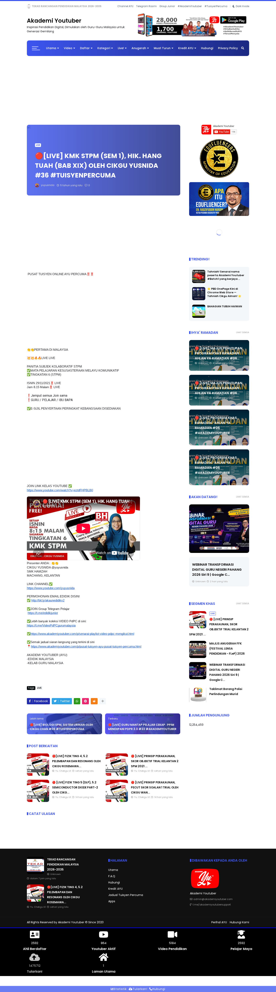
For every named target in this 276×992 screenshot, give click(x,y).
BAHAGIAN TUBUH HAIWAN (224, 309)
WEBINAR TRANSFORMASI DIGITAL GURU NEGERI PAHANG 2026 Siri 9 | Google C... (217, 572)
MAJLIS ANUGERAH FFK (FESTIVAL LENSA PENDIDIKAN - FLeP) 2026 (227, 652)
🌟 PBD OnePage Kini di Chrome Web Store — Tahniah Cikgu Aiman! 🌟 (224, 295)
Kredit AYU (185, 52)
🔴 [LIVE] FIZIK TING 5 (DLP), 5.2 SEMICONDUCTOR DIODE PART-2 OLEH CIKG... (75, 791)
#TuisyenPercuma (215, 12)
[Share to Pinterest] (85, 704)
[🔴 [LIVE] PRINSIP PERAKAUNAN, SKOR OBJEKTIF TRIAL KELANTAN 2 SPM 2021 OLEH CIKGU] (117, 778)
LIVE (30, 6)
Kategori (103, 52)
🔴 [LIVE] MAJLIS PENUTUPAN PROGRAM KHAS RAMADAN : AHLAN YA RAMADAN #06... (218, 356)
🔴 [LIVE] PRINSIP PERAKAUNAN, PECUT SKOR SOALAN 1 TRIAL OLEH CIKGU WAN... (154, 791)
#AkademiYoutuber (190, 12)
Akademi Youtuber (54, 24)
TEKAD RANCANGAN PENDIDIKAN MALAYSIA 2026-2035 (63, 868)
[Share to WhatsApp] (77, 704)
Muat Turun (162, 52)
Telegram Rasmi (146, 12)
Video (68, 52)
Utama (51, 52)
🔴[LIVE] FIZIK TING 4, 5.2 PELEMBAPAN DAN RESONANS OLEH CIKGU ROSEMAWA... (92, 6)
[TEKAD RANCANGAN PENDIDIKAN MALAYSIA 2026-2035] (35, 876)
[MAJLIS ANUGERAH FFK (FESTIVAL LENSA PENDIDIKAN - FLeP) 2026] (197, 660)
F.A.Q (111, 880)
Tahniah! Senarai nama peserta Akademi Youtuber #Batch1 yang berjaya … (225, 278)
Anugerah (139, 52)
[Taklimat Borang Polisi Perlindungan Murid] (197, 706)
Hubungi (207, 52)
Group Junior (167, 12)
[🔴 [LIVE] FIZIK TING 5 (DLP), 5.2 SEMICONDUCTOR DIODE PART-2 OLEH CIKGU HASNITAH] (38, 804)
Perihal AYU (219, 926)
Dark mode (242, 12)
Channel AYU (125, 12)
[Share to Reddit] (94, 704)
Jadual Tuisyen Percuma (125, 898)
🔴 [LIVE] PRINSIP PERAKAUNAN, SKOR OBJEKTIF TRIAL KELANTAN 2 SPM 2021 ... (154, 764)
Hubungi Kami (239, 926)
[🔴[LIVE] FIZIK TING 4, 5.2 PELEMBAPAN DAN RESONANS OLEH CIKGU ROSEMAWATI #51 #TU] (38, 7)
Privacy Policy (228, 52)
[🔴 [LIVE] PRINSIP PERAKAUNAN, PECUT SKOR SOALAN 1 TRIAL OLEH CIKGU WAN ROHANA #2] (117, 804)
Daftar (85, 52)
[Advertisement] (138, 91)
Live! (121, 52)
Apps (111, 905)
